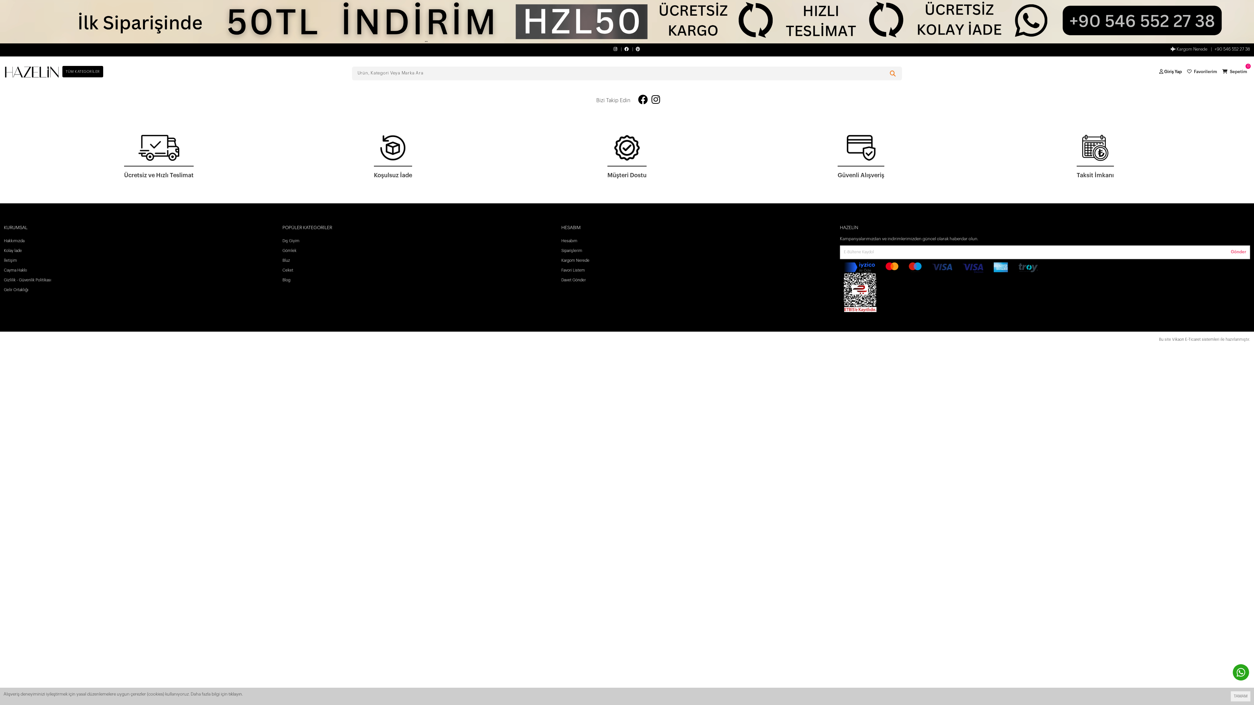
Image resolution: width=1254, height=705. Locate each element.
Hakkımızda (14, 241)
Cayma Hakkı (15, 270)
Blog (286, 280)
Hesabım (569, 241)
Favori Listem (573, 270)
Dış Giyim (290, 241)
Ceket (287, 270)
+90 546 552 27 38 (1232, 49)
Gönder (1238, 252)
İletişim (10, 260)
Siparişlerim (571, 251)
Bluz (286, 260)
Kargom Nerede (1191, 49)
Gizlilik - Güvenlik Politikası (27, 280)
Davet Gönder (573, 280)
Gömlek (289, 251)
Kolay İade (13, 251)
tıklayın (235, 694)
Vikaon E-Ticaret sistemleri (1195, 339)
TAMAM (1240, 696)
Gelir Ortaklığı (16, 290)
